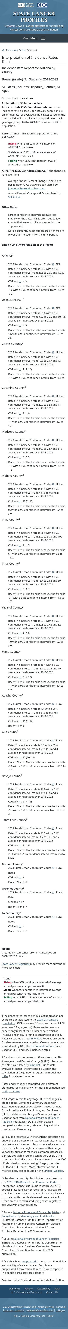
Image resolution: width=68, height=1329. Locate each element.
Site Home (14, 1288)
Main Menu (30, 38)
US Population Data (42, 1046)
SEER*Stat (35, 1038)
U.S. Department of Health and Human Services (28, 1306)
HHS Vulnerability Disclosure (26, 1292)
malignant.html (11, 1091)
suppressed (29, 1261)
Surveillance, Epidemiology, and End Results (28, 1216)
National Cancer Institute (39, 1310)
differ (5, 1076)
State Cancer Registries (16, 964)
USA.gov (60, 1310)
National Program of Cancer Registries (36, 1212)
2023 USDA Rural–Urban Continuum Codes (32, 1182)
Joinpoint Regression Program (26, 188)
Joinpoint (34, 1065)
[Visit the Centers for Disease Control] (42, 3)
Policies (29, 1288)
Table (22, 50)
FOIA (57, 1288)
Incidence (11, 50)
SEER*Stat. (14, 197)
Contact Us (52, 1292)
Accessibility (43, 1288)
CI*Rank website (53, 1170)
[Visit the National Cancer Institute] (26, 3)
